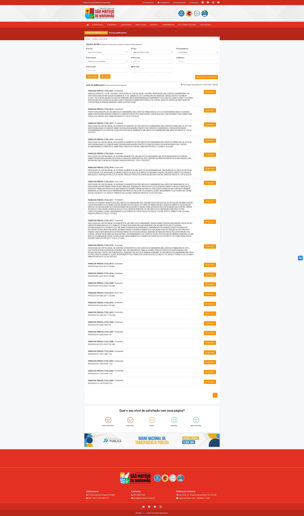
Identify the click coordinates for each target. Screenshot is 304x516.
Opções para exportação (207, 77)
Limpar (106, 76)
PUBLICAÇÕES (205, 25)
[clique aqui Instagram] (161, 507)
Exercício (136, 58)
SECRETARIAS (126, 25)
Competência (183, 49)
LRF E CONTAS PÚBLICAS (187, 25)
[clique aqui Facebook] (149, 507)
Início (88, 39)
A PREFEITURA (97, 25)
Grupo (90, 49)
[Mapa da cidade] (152, 458)
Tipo (134, 49)
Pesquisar (93, 76)
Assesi (143, 513)
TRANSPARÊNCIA (168, 25)
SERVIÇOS (154, 25)
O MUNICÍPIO (111, 25)
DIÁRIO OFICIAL (141, 25)
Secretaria (91, 58)
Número (181, 58)
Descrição (91, 67)
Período (136, 67)
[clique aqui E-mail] (143, 507)
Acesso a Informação (99, 39)
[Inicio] (88, 25)
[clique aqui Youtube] (155, 507)
